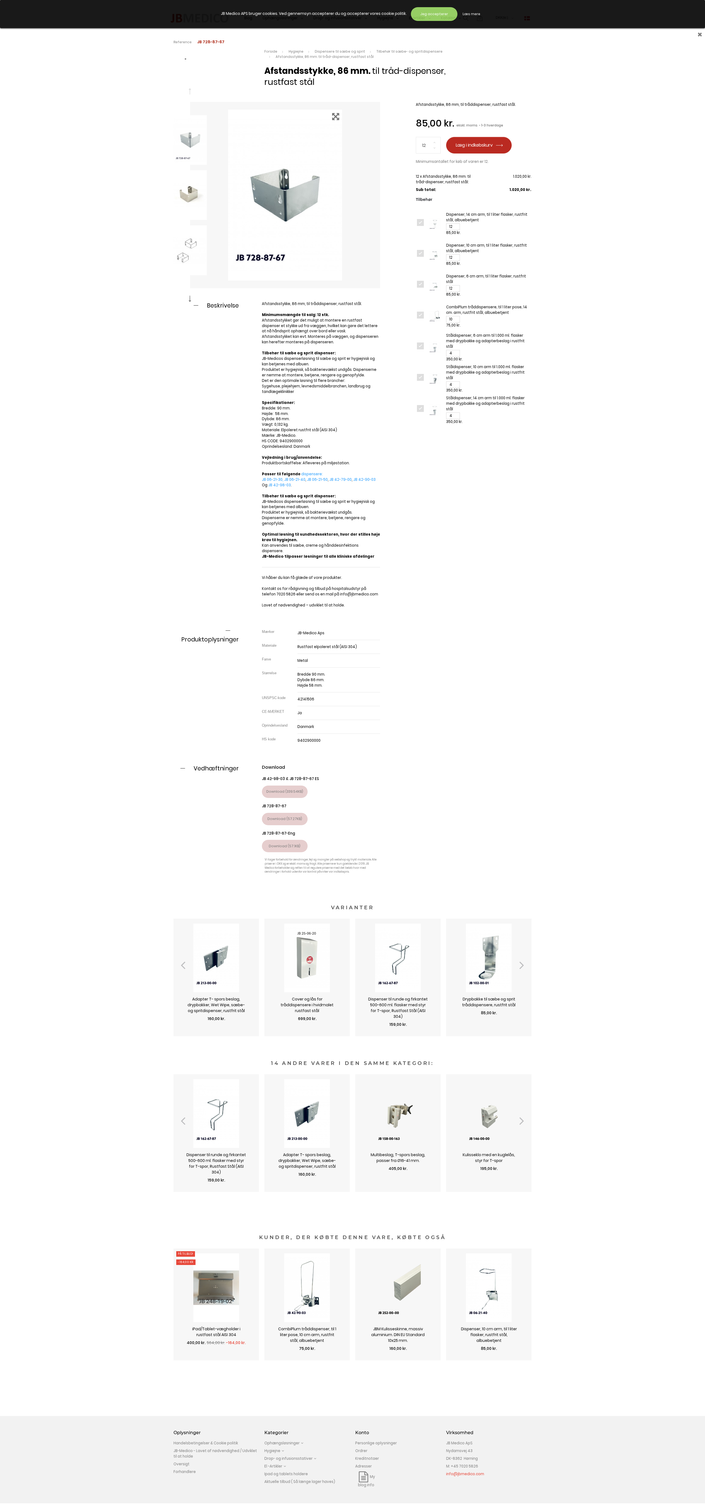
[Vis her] (216, 1033)
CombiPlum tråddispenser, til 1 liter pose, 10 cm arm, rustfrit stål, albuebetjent (307, 1334)
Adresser (363, 1466)
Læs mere (471, 14)
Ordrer (361, 1450)
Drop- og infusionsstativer (288, 1458)
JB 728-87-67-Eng (278, 833)
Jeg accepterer (434, 14)
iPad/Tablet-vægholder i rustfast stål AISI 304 (216, 1331)
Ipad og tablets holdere (286, 1474)
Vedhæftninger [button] (216, 768)
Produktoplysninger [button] (210, 639)
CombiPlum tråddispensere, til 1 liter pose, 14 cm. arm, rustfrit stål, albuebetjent (486, 309)
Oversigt (181, 1464)
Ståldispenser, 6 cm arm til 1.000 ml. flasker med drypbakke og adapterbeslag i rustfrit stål (485, 341)
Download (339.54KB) (284, 791)
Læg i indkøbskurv (475, 145)
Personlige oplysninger (376, 1443)
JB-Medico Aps (310, 633)
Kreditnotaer (367, 1458)
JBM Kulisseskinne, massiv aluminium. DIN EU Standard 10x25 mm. (398, 1334)
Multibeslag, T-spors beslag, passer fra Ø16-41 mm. (398, 1157)
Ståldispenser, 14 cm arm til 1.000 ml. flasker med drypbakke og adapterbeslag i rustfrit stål (485, 403)
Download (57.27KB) (284, 818)
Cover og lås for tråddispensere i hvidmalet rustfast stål (307, 1004)
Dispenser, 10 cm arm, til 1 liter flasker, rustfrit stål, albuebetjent (489, 1334)
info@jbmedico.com (359, 594)
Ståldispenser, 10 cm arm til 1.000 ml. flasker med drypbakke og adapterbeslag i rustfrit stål (485, 372)
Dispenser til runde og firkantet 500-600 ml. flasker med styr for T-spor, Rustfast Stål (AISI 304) (398, 1007)
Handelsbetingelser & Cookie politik (205, 1443)
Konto (362, 1432)
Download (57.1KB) (284, 846)
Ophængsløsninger (282, 1443)
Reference (182, 42)
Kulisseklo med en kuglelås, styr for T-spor (489, 1157)
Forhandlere (184, 1471)
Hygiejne (272, 1450)
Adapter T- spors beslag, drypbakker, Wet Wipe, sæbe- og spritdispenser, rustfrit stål (216, 1004)
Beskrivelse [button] (223, 305)
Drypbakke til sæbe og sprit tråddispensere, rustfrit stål (489, 1002)
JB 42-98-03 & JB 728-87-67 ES (290, 778)
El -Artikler (273, 1466)
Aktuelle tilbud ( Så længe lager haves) (299, 1481)
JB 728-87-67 (274, 806)
